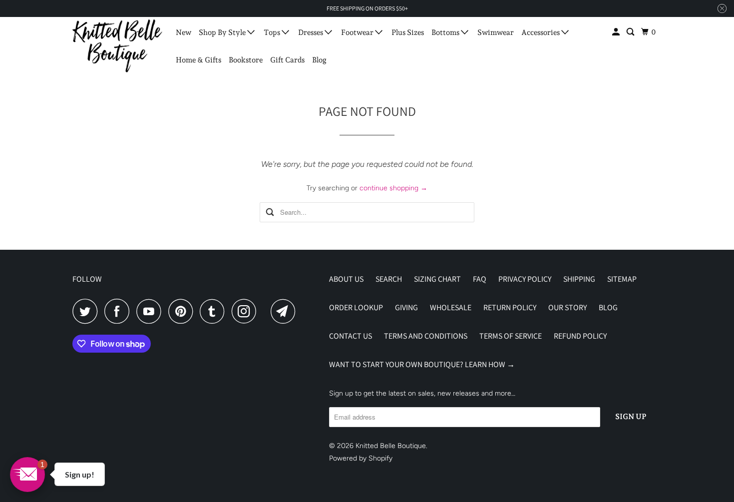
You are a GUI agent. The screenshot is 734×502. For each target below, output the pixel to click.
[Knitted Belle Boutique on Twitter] (87, 311)
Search (388, 279)
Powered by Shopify (360, 458)
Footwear (358, 32)
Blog (319, 59)
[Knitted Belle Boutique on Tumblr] (215, 311)
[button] (27, 474)
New (183, 32)
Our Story (567, 307)
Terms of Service (510, 336)
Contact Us (350, 336)
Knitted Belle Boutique (391, 446)
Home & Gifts (198, 59)
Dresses (311, 32)
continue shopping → (393, 188)
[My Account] (616, 32)
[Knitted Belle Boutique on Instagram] (247, 311)
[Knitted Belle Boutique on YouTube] (151, 311)
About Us (346, 279)
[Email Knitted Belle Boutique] (286, 311)
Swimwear (495, 32)
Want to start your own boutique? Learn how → (422, 364)
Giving (406, 307)
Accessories (541, 32)
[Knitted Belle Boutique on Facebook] (119, 311)
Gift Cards (287, 59)
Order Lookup (356, 307)
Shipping (579, 279)
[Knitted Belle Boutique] (117, 46)
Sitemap (622, 279)
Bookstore (246, 59)
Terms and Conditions (425, 336)
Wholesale (450, 307)
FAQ (479, 279)
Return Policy (509, 307)
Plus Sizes (407, 32)
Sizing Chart (437, 279)
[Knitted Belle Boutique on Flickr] (266, 311)
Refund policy (580, 336)
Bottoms (446, 32)
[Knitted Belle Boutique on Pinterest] (183, 311)
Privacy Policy (524, 279)
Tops (273, 32)
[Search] (631, 32)
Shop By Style (223, 32)
